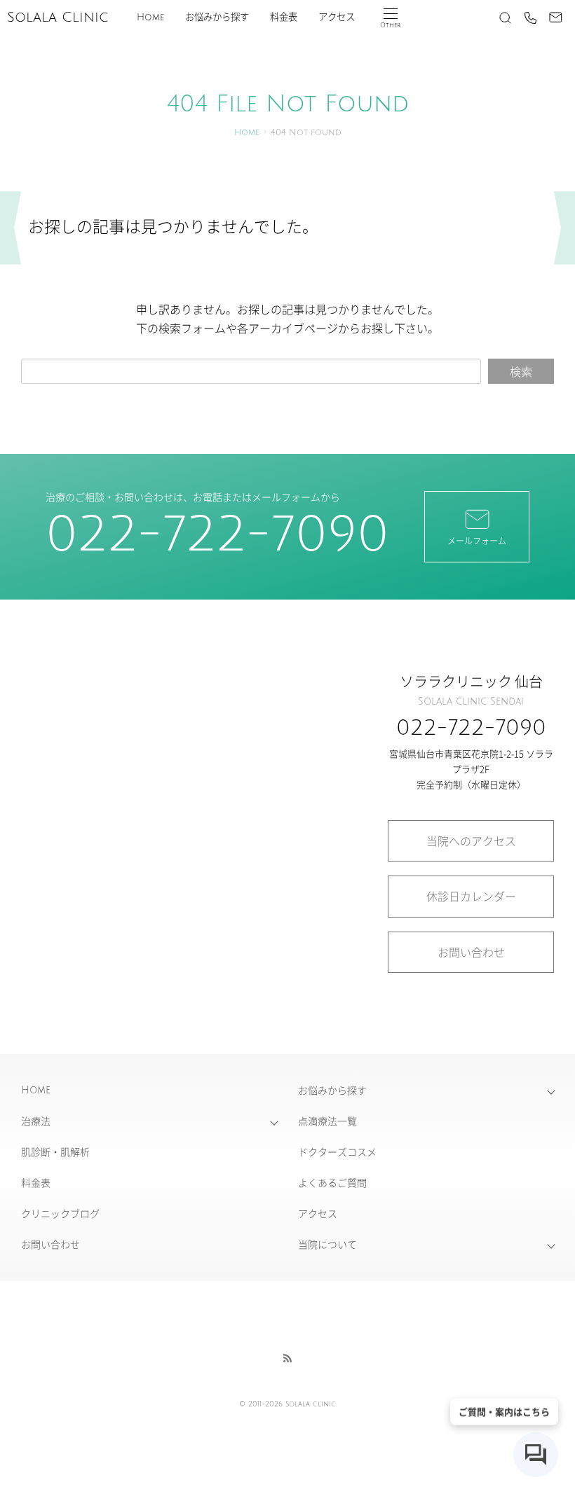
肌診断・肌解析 (55, 1151)
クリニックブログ (60, 1213)
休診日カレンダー (471, 895)
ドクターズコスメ (337, 1151)
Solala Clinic (57, 17)
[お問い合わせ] (555, 17)
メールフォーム (476, 540)
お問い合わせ (471, 951)
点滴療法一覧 (327, 1121)
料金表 (283, 17)
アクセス (336, 17)
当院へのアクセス (471, 840)
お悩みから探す (217, 17)
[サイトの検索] (505, 17)
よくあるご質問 (332, 1182)
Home (150, 17)
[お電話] (530, 17)
